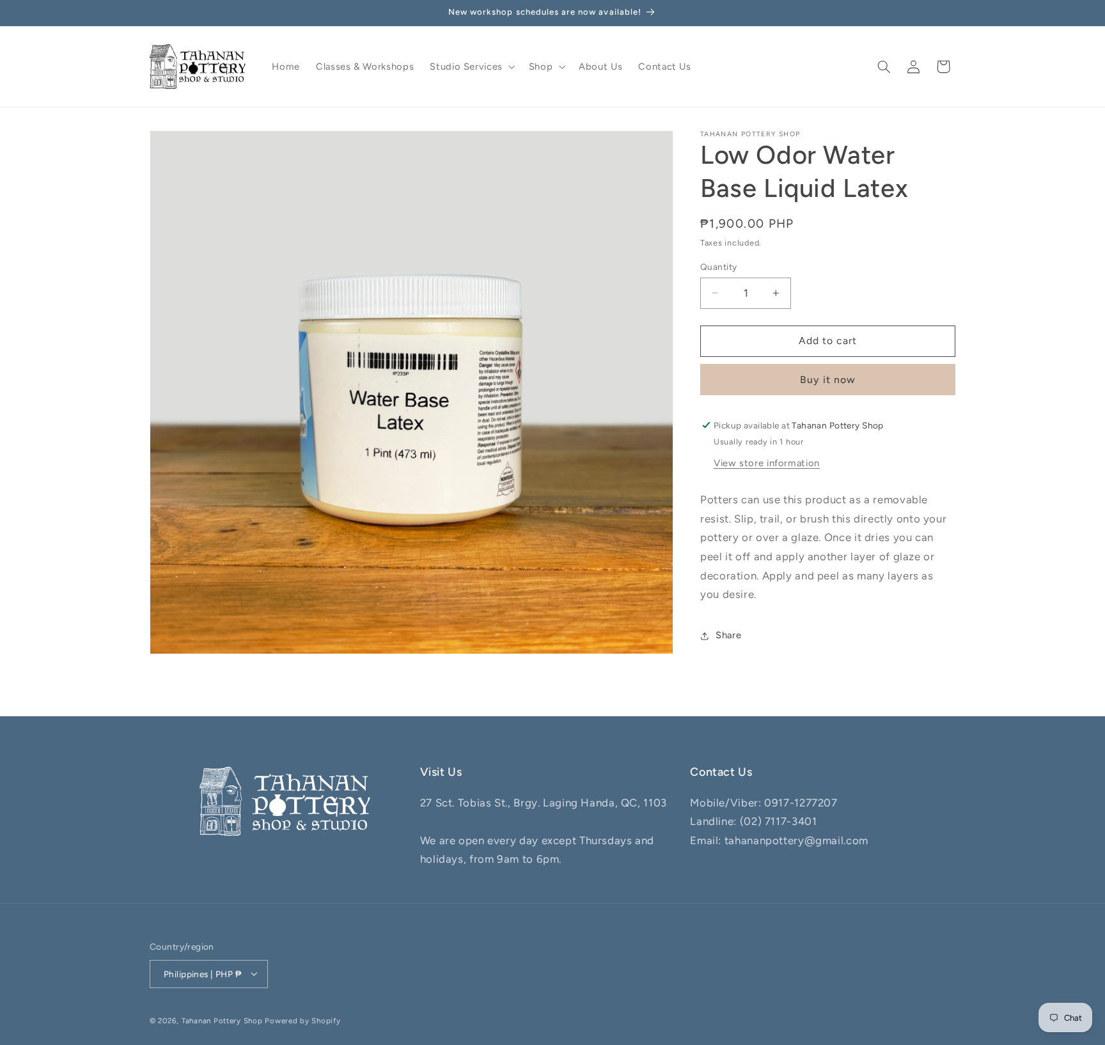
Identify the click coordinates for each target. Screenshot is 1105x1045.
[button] (471, 66)
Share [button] (728, 635)
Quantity (718, 267)
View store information (767, 463)
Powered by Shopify (302, 1020)
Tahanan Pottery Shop (222, 1020)
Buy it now (828, 379)
